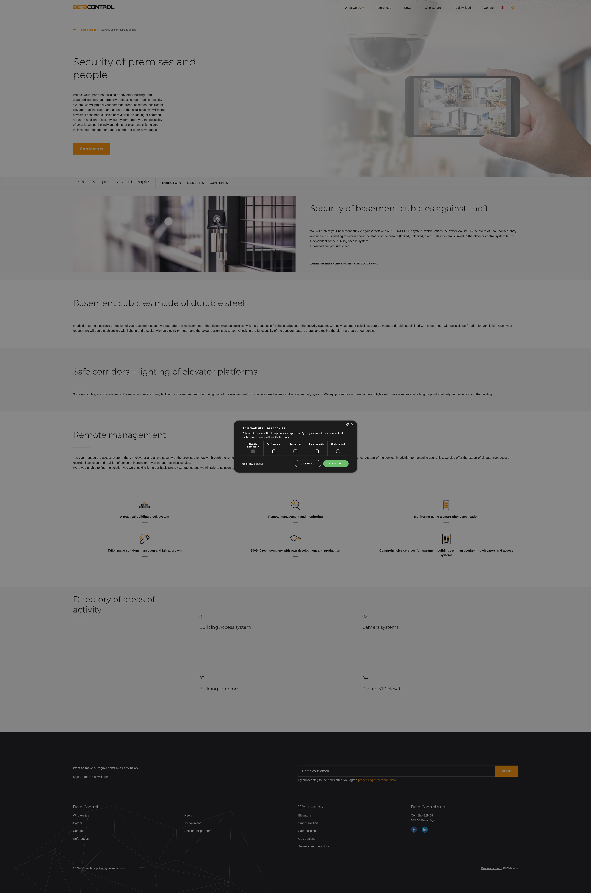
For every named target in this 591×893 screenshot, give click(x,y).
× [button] (352, 424)
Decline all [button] (308, 463)
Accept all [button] (336, 463)
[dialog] (295, 446)
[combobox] (347, 424)
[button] (252, 463)
